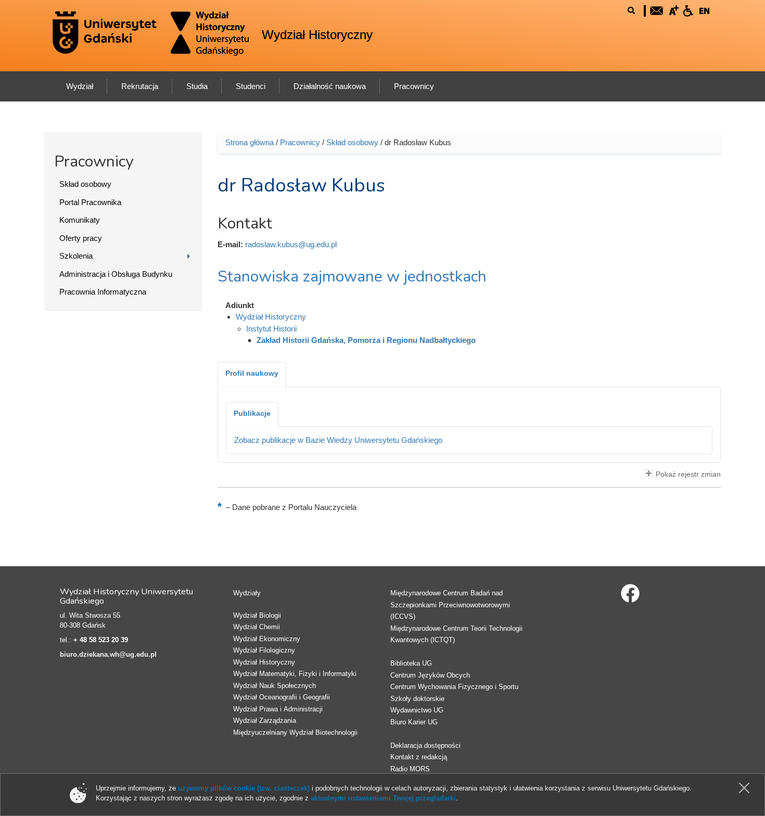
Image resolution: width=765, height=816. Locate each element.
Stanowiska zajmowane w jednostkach (352, 276)
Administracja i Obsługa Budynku (115, 274)
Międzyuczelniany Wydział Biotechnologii (295, 732)
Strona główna (249, 142)
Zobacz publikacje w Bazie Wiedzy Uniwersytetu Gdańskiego (338, 440)
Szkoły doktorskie (417, 699)
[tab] (252, 374)
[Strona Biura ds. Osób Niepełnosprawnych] (688, 9)
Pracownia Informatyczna (102, 291)
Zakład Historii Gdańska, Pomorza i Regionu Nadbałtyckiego (366, 340)
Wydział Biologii (257, 615)
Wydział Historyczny (317, 35)
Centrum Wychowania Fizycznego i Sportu (454, 687)
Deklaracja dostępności (425, 745)
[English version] (704, 9)
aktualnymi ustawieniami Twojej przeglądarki (383, 798)
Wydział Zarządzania (264, 720)
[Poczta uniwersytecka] (656, 9)
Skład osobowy (85, 184)
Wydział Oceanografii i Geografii (281, 697)
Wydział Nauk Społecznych (274, 686)
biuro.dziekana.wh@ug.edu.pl (108, 654)
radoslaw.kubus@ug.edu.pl (291, 244)
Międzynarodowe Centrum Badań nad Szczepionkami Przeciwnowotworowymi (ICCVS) (450, 604)
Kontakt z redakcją (418, 757)
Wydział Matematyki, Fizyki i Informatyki (294, 674)
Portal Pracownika (90, 202)
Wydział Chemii (256, 627)
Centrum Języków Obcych (430, 675)
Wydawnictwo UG (416, 710)
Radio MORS (410, 769)
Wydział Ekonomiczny (266, 639)
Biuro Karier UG (414, 722)
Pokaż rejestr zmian (688, 474)
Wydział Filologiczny (264, 650)
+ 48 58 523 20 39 (100, 640)
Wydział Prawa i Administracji (278, 709)
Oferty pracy (80, 238)
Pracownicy (300, 142)
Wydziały (247, 593)
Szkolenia (76, 255)
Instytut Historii (271, 328)
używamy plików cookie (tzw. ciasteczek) (244, 788)
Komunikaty (79, 219)
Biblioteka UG (411, 663)
